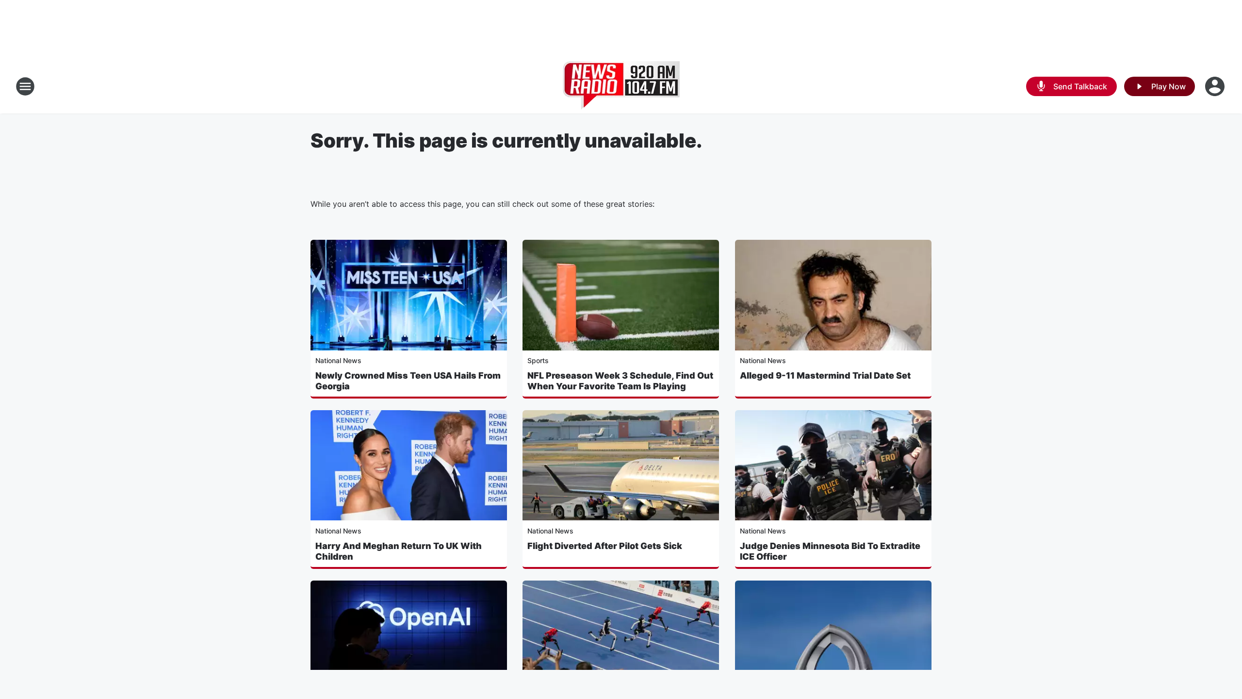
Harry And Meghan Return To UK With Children (398, 551)
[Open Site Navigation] (25, 86)
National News (338, 360)
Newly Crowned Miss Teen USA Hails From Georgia (408, 380)
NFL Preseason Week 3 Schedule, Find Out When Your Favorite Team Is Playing (620, 380)
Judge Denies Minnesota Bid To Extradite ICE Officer (830, 551)
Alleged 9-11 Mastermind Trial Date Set (825, 375)
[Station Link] (621, 86)
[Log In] (1215, 86)
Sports (538, 360)
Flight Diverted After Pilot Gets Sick (604, 546)
